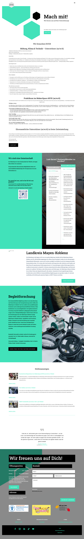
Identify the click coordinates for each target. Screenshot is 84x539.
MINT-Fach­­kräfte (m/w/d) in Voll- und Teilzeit (31, 401)
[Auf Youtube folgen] (33, 529)
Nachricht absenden (68, 499)
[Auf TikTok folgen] (29, 529)
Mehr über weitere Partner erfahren (22, 349)
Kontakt (13, 145)
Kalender (14, 487)
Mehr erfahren (68, 280)
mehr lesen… (12, 383)
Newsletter (42, 522)
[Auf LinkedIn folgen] (24, 529)
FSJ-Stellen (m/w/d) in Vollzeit (27, 387)
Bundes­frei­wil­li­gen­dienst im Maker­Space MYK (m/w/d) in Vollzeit (36, 374)
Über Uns (47, 32)
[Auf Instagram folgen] (20, 529)
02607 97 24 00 (18, 522)
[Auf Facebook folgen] (15, 529)
